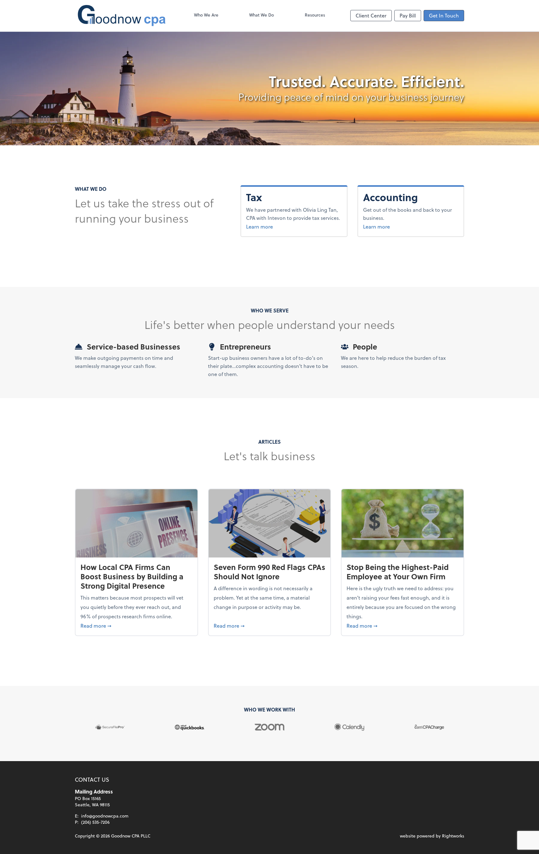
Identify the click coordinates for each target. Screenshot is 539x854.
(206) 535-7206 (95, 822)
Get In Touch (444, 15)
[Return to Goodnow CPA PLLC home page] (121, 15)
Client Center (371, 15)
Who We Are (206, 15)
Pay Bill (408, 15)
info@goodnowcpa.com (105, 816)
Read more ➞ (136, 625)
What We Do (261, 15)
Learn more (259, 226)
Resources (315, 15)
